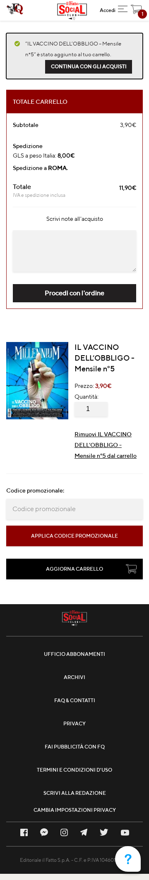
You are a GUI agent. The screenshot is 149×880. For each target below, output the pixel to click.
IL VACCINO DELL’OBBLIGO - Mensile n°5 (104, 358)
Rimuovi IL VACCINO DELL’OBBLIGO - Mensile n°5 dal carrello (105, 445)
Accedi (107, 10)
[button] (122, 10)
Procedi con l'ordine (74, 293)
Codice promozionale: (35, 490)
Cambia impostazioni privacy (75, 810)
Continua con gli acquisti (89, 66)
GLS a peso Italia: (43, 155)
